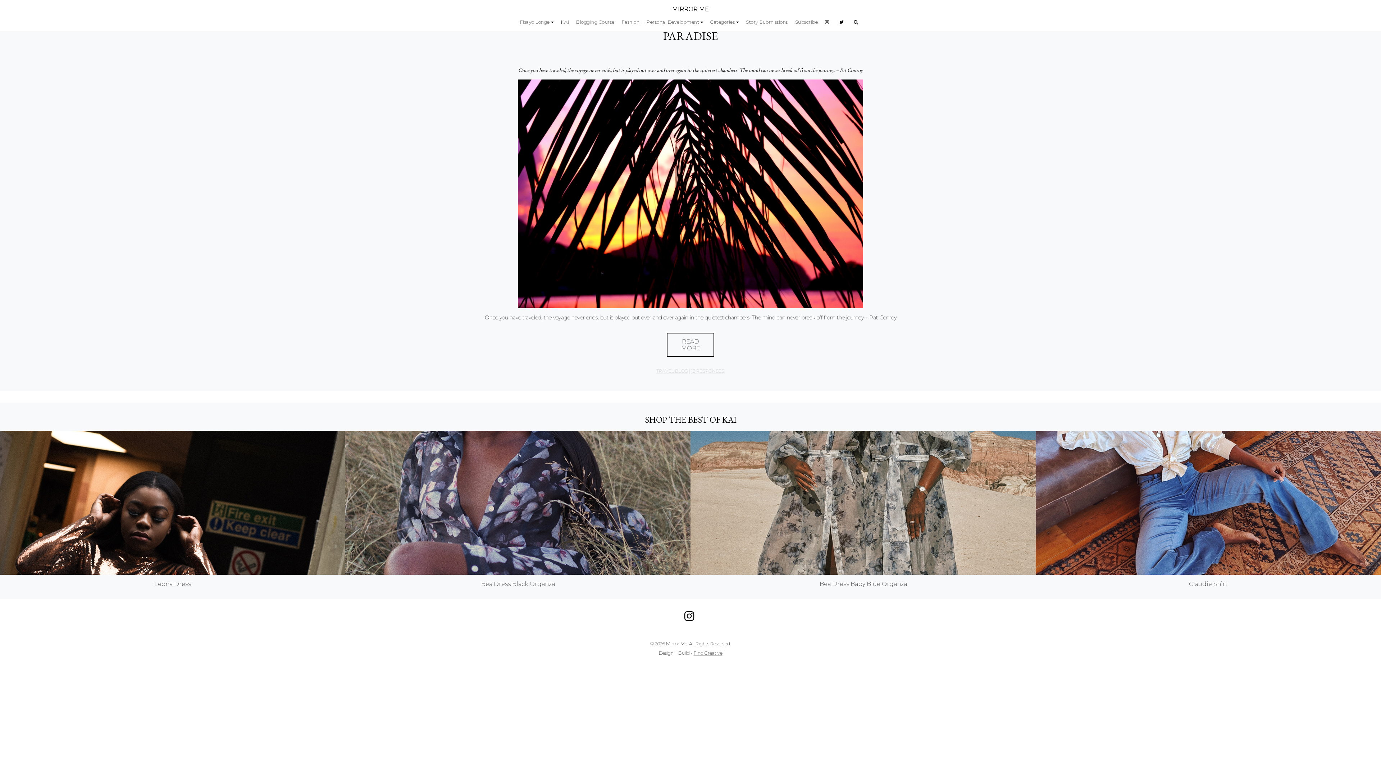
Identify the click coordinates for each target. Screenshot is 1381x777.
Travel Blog (672, 371)
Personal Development (673, 22)
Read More (690, 345)
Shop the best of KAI (691, 419)
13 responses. (708, 371)
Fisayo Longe (535, 22)
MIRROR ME (690, 9)
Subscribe (806, 22)
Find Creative (708, 653)
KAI (565, 22)
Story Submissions (767, 22)
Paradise (690, 36)
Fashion (631, 22)
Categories (722, 22)
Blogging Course (595, 22)
